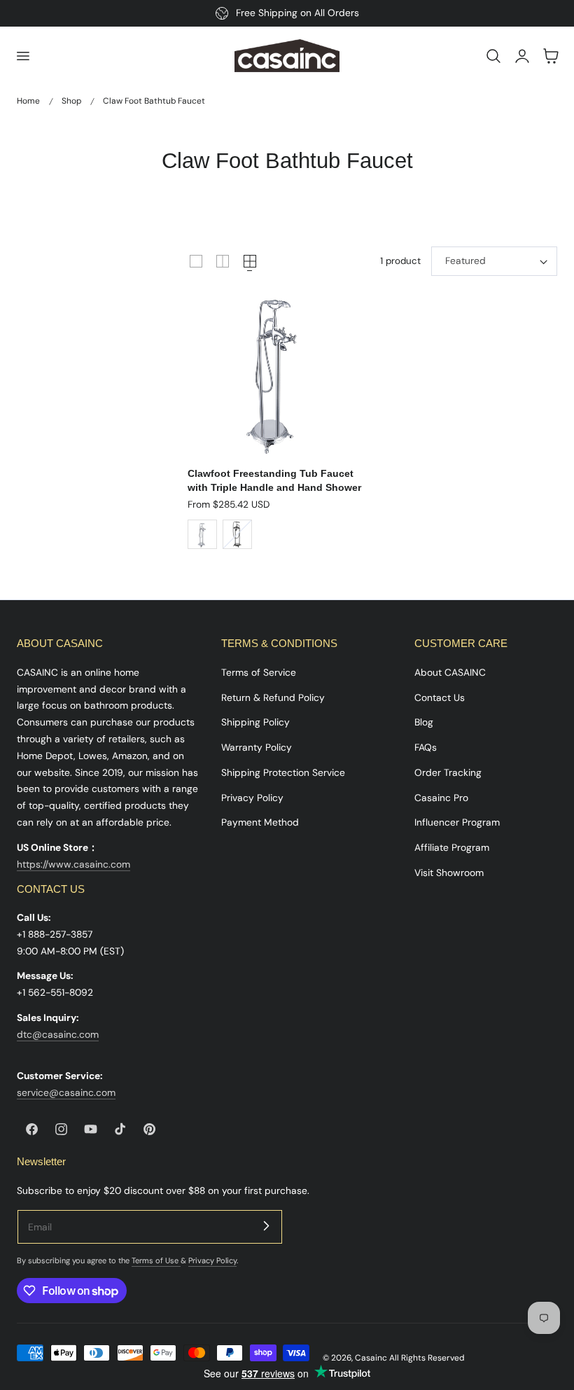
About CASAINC (450, 672)
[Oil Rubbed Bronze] (237, 534)
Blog (423, 722)
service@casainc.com (66, 1092)
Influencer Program (457, 822)
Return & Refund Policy (273, 697)
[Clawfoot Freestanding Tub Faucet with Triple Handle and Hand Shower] (275, 369)
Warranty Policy (256, 747)
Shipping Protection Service (283, 772)
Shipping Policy (255, 722)
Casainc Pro (441, 797)
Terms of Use (156, 1260)
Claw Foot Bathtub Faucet (154, 100)
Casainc (371, 1357)
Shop (71, 100)
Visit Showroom (449, 872)
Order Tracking (448, 772)
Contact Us (439, 697)
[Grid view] (196, 261)
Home (28, 100)
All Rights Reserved (426, 1357)
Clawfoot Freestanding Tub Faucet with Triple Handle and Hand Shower (274, 480)
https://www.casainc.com (73, 864)
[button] (22, 56)
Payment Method (260, 822)
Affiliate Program (451, 847)
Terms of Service (258, 672)
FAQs (425, 747)
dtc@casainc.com (58, 1034)
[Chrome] (202, 534)
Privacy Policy (252, 797)
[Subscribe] (266, 1226)
